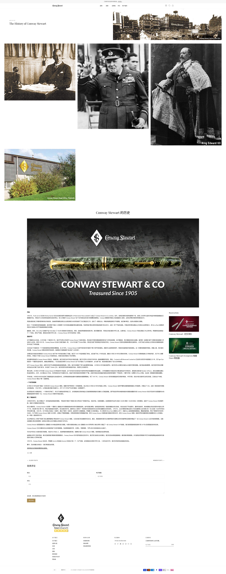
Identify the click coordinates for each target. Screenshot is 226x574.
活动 (53, 548)
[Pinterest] (126, 544)
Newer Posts (157, 460)
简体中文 (63, 569)
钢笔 (53, 551)
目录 (53, 546)
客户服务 (124, 5)
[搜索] (169, 6)
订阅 (172, 544)
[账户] (166, 6)
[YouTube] (128, 544)
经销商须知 (86, 540)
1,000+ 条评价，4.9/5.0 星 (118, 1)
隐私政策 (85, 543)
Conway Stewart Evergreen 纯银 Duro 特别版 (183, 356)
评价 (119, 5)
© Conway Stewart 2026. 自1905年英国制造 (82, 569)
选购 (101, 5)
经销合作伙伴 (56, 556)
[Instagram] (115, 544)
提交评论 (31, 500)
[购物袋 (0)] (173, 6)
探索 (107, 5)
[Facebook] (118, 544)
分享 (30, 453)
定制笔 (114, 5)
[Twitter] (120, 544)
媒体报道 (54, 554)
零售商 (54, 559)
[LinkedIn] (131, 544)
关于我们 (54, 540)
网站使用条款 (87, 546)
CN (54, 569)
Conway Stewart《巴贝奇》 (181, 334)
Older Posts (33, 460)
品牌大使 (54, 543)
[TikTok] (123, 544)
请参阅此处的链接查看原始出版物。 (37, 448)
